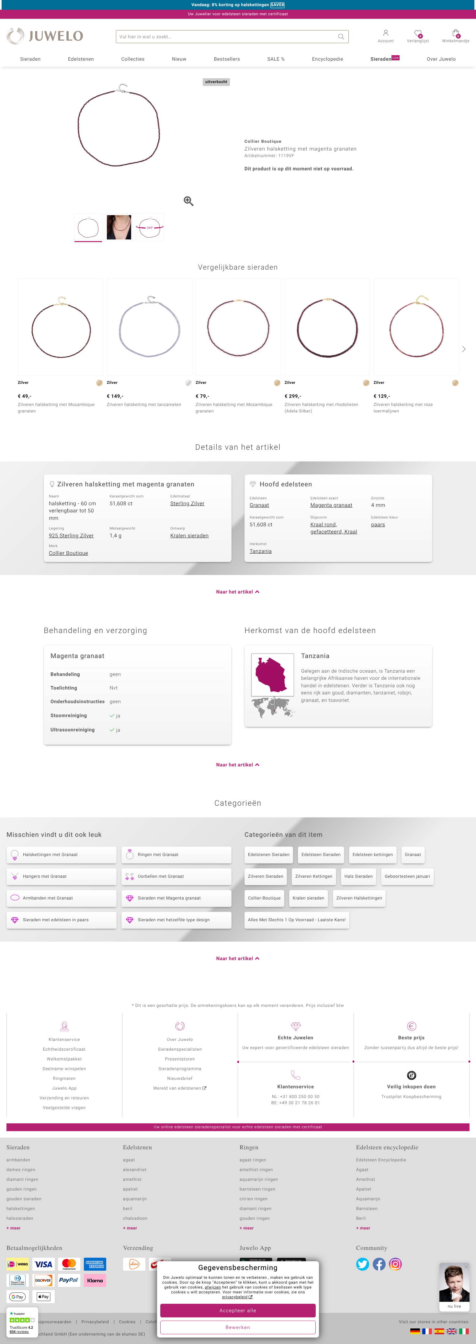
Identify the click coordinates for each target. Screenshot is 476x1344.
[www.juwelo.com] (452, 1331)
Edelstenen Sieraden (268, 855)
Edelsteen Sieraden (321, 855)
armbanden (18, 1160)
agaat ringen (253, 1160)
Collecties (132, 59)
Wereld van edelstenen (177, 1088)
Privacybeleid (95, 1322)
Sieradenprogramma (180, 1069)
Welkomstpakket (64, 1059)
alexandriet (135, 1170)
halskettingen (20, 1209)
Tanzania (261, 551)
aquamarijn (135, 1199)
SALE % (276, 59)
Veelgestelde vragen (64, 1108)
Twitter (362, 1264)
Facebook (379, 1264)
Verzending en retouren (64, 1098)
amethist (132, 1180)
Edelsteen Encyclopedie (381, 1160)
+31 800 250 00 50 (300, 1097)
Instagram (395, 1264)
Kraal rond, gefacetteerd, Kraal (334, 528)
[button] (386, 37)
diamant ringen (22, 1180)
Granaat (259, 505)
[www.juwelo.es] (439, 1331)
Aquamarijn (368, 1199)
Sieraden (30, 59)
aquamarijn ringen (259, 1180)
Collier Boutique (68, 553)
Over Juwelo (441, 59)
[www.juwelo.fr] (427, 1331)
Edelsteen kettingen (373, 855)
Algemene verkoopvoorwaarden (39, 1322)
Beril (361, 1219)
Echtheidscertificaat (64, 1049)
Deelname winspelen (64, 1069)
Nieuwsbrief (180, 1079)
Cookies (127, 1322)
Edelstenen (81, 59)
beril (127, 1209)
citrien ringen (254, 1199)
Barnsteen (367, 1209)
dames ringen (20, 1170)
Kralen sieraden (189, 536)
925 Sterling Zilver (71, 536)
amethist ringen (256, 1170)
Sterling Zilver (187, 503)
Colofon (154, 1322)
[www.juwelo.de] (415, 1331)
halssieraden (19, 1219)
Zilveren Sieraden (265, 877)
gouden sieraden (23, 1199)
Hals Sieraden (359, 877)
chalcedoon (135, 1219)
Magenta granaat (332, 505)
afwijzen (213, 1287)
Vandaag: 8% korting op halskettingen (230, 5)
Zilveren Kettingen (314, 877)
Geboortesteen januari (407, 877)
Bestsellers (227, 59)
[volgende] (463, 349)
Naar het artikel (234, 592)
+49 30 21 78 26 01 (299, 1103)
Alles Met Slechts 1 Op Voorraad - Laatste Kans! (297, 920)
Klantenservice (64, 1040)
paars (378, 525)
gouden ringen (21, 1189)
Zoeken (342, 37)
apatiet (130, 1189)
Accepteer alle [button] (238, 1310)
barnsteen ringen (258, 1189)
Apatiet (363, 1189)
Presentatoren (180, 1059)
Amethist (365, 1180)
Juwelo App (64, 1088)
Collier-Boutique (264, 898)
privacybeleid (235, 1297)
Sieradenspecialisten (180, 1049)
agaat (129, 1160)
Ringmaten (64, 1079)
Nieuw (179, 59)
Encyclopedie (327, 59)
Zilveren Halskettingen (359, 898)
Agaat (362, 1170)
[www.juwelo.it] (464, 1331)
